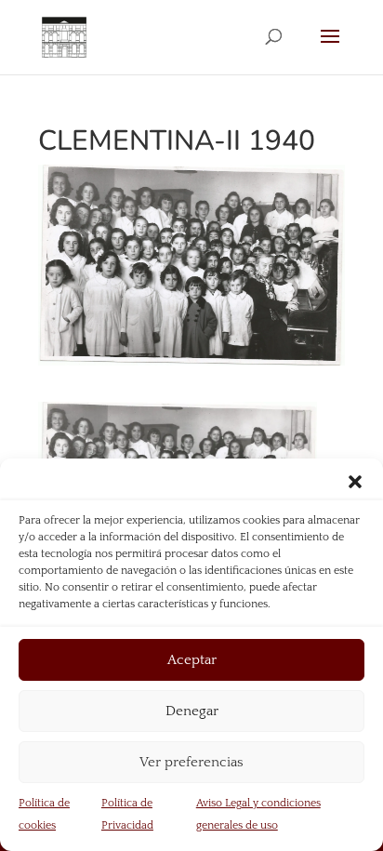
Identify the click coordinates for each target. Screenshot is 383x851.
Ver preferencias (191, 762)
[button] (355, 481)
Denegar (191, 711)
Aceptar (192, 660)
